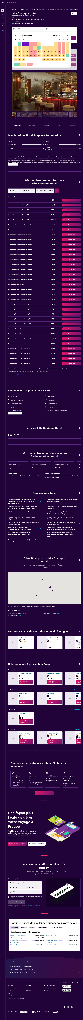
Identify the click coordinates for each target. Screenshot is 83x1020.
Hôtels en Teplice (49, 938)
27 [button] (39, 55)
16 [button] (23, 51)
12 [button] (35, 48)
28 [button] (15, 59)
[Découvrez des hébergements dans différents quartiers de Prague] (80, 664)
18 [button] (31, 51)
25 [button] (31, 55)
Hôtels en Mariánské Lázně (51, 940)
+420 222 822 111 (16, 21)
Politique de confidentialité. (17, 906)
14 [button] (15, 51)
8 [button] (19, 48)
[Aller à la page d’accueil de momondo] (11, 2)
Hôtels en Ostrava (15, 940)
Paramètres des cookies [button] (14, 374)
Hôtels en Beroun (14, 942)
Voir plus (77, 670)
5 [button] (44, 48)
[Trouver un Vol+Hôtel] (3, 17)
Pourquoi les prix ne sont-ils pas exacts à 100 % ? (24, 972)
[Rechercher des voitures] (3, 14)
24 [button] (27, 55)
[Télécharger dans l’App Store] (66, 990)
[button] (3, 2)
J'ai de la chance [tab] (42, 927)
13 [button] (38, 48)
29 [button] (19, 59)
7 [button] (15, 48)
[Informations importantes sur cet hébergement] (80, 455)
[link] (26, 682)
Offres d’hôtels (15, 9)
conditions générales (34, 905)
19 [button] (35, 51)
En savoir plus (73, 368)
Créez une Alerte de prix (69, 782)
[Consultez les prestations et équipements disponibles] (80, 390)
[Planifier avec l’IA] (3, 21)
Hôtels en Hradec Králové (51, 944)
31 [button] (63, 59)
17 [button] (27, 51)
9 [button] (23, 48)
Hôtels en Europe (24, 9)
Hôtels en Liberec (14, 944)
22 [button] (19, 55)
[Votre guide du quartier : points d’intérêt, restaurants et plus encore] (80, 560)
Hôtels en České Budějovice (17, 935)
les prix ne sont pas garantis (47, 961)
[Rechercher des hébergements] (3, 11)
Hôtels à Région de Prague (52, 9)
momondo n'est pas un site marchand (21, 966)
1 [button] (19, 44)
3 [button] (27, 44)
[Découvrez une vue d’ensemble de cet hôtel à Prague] (80, 135)
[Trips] (3, 25)
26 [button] (35, 55)
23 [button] (23, 55)
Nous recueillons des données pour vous (22, 969)
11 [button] (31, 48)
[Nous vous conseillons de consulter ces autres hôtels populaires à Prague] (80, 631)
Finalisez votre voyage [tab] (57, 927)
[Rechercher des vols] (3, 7)
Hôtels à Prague (63, 9)
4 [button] (67, 44)
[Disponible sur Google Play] (66, 986)
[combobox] (26, 883)
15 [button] (19, 51)
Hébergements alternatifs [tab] (28, 927)
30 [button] (23, 59)
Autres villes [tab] (14, 927)
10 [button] (27, 48)
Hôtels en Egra (48, 942)
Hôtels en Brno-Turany (16, 938)
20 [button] (39, 51)
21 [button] (15, 55)
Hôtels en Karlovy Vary (50, 935)
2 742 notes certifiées (27, 23)
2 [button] (23, 44)
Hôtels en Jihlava (14, 947)
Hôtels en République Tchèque (37, 9)
